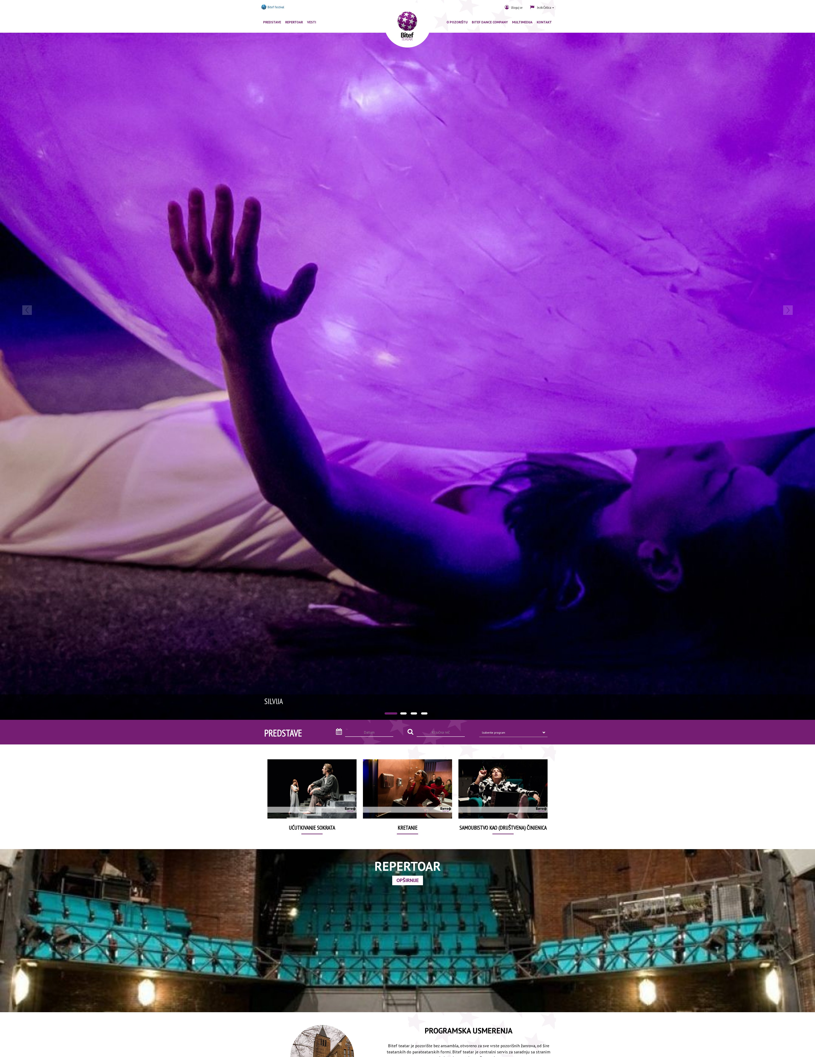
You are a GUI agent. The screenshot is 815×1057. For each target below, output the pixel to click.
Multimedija (522, 22)
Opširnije (407, 880)
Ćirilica (544, 7)
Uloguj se (517, 7)
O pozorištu (457, 22)
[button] (61, 376)
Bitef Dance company (490, 22)
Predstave (272, 22)
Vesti (311, 22)
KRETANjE (407, 827)
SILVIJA (273, 701)
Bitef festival (276, 7)
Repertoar (294, 22)
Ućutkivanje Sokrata (312, 827)
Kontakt (544, 22)
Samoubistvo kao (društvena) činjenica (503, 827)
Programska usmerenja (469, 1031)
